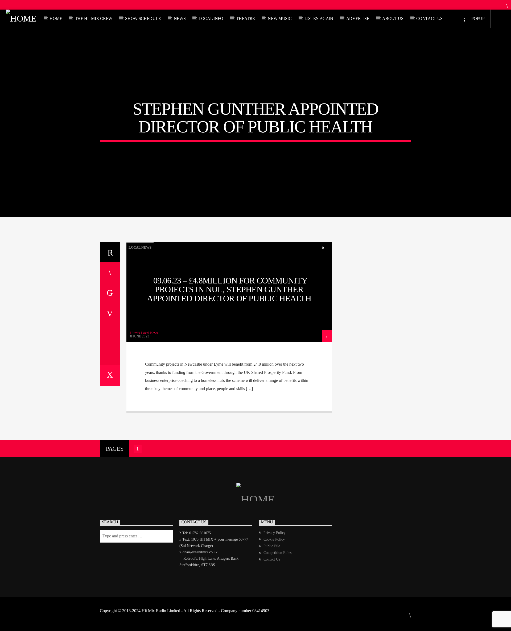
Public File (271, 546)
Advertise (357, 18)
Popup (478, 18)
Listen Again (318, 18)
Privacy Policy (274, 533)
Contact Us (429, 18)
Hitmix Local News (144, 333)
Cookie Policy (274, 539)
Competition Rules (277, 553)
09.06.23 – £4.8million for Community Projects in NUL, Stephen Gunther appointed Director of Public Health (229, 289)
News (180, 18)
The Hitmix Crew (93, 18)
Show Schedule (143, 18)
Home (56, 18)
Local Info (211, 18)
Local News (140, 247)
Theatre (245, 18)
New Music (279, 18)
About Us (392, 18)
